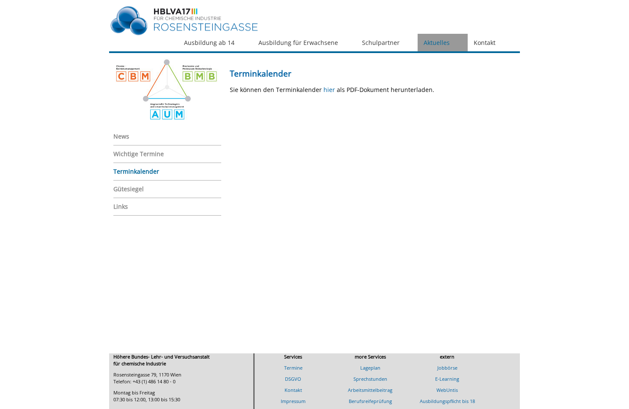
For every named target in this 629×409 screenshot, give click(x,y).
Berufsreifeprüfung (370, 401)
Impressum (293, 401)
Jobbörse (447, 368)
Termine (293, 368)
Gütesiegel (128, 189)
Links (120, 206)
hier (330, 90)
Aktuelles (437, 43)
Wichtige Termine (138, 154)
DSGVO (293, 379)
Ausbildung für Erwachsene (298, 43)
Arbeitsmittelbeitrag (370, 390)
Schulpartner (381, 43)
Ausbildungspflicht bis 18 (447, 401)
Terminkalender (136, 171)
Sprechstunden (370, 379)
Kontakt (484, 43)
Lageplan (370, 368)
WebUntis (447, 390)
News (121, 136)
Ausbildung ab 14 (209, 43)
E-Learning (447, 379)
